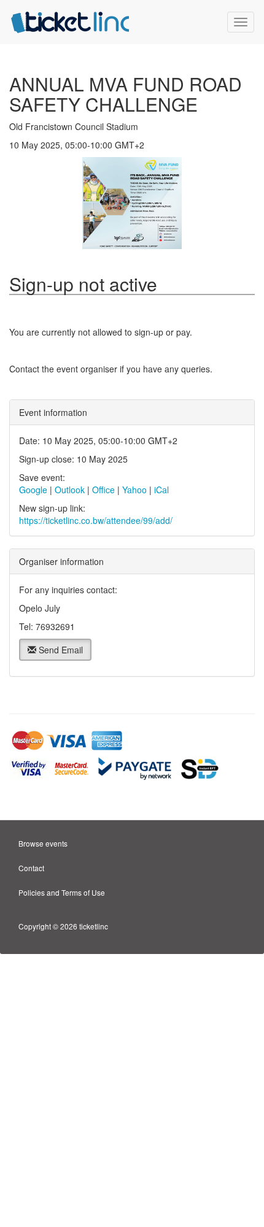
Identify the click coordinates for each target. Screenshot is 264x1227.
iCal (161, 489)
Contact (31, 868)
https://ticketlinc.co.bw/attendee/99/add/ (96, 520)
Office (103, 489)
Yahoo (134, 489)
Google (33, 489)
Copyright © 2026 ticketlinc (63, 926)
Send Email (59, 650)
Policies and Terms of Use (61, 892)
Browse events (43, 843)
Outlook (70, 489)
